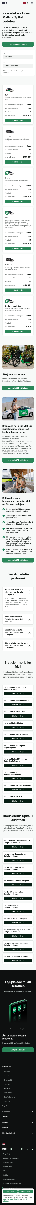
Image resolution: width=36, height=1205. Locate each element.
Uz (4, 62)
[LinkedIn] (27, 1149)
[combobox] (18, 57)
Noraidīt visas (25, 1191)
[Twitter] (16, 1149)
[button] (29, 592)
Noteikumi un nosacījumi (10, 1158)
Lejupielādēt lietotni (18, 44)
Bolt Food (7, 1088)
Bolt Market (8, 1093)
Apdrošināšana (7, 1166)
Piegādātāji (6, 1154)
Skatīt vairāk (16, 693)
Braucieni (7, 1071)
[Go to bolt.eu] (4, 3)
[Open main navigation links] (32, 3)
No (4, 53)
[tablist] (18, 1029)
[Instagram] (22, 1149)
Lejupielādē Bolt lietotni (18, 388)
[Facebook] (11, 1149)
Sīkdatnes (6, 1171)
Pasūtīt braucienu (18, 120)
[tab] (13, 1029)
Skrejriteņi (7, 1076)
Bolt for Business (9, 1097)
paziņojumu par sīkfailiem (11, 1199)
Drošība (5, 1175)
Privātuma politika (8, 1162)
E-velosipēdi (8, 1080)
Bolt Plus (7, 1101)
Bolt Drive (7, 1084)
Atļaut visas (10, 1191)
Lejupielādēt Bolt (18, 1050)
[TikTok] (32, 1149)
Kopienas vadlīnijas (9, 1179)
